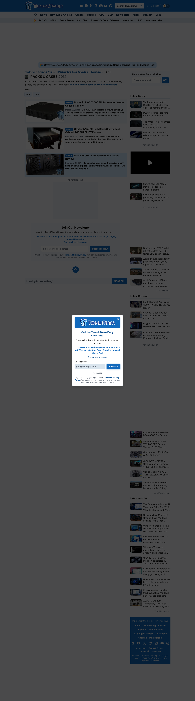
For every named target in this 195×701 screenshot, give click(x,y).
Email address (81, 362)
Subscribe (113, 366)
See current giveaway (97, 357)
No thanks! (97, 373)
